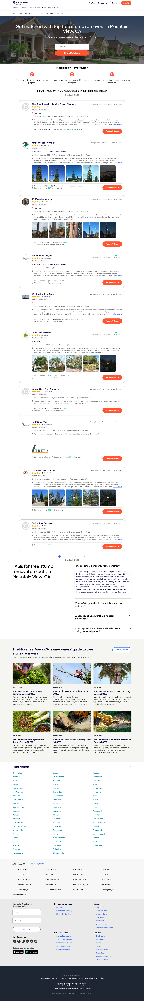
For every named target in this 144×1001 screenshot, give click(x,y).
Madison (96, 841)
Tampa (15, 841)
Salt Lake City (99, 822)
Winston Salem (59, 838)
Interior (15, 8)
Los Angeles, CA (80, 874)
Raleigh (56, 834)
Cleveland (57, 845)
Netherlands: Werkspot (86, 978)
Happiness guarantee (103, 956)
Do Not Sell (73, 984)
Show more (118, 124)
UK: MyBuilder (99, 978)
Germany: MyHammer (59, 978)
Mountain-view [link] (29, 13)
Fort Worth (97, 811)
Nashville (97, 796)
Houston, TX (50, 874)
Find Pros (59, 907)
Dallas (95, 803)
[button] (40, 173)
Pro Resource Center (64, 943)
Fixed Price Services (63, 914)
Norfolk (96, 826)
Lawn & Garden (34, 8)
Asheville (56, 822)
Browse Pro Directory (64, 911)
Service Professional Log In (66, 936)
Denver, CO (23, 874)
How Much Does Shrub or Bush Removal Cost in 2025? (28, 692)
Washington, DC (108, 890)
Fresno (15, 784)
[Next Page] (89, 556)
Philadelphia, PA (24, 885)
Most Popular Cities (19, 864)
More (44, 8)
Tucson (16, 781)
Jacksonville (18, 830)
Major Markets (21, 767)
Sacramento (18, 800)
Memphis (97, 792)
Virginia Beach (99, 834)
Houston (96, 815)
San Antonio (98, 819)
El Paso (96, 807)
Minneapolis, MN (52, 880)
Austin (95, 800)
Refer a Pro (100, 917)
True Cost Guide (102, 911)
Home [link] (15, 13)
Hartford (16, 819)
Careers (99, 943)
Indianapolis (18, 853)
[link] (72, 107)
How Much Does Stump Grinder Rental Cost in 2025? (28, 740)
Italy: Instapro (72, 978)
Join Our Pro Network (64, 939)
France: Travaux (45, 978)
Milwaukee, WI (24, 880)
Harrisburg (97, 777)
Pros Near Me (100, 921)
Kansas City (58, 803)
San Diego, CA (24, 890)
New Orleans (58, 777)
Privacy (59, 984)
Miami (15, 834)
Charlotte (57, 826)
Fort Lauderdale (20, 826)
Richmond (97, 830)
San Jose (16, 811)
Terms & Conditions (84, 988)
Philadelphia (98, 781)
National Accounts (63, 950)
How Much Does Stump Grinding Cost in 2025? (72, 740)
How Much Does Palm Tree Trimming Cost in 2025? (112, 692)
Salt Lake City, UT (80, 885)
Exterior (23, 8)
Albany (56, 815)
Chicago (16, 849)
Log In (114, 3)
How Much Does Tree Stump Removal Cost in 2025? (112, 740)
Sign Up (126, 3)
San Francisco (19, 807)
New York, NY (107, 880)
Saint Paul (57, 800)
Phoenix (16, 777)
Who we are (100, 939)
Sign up (26, 929)
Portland (96, 773)
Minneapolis (58, 796)
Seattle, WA (78, 890)
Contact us (100, 953)
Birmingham (18, 773)
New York (57, 819)
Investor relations (102, 950)
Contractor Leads (63, 946)
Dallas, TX (105, 869)
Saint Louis (57, 807)
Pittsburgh (97, 784)
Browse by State (37, 864)
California (66, 984)
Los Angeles (18, 792)
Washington (18, 822)
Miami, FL (105, 874)
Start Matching (72, 53)
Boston (56, 784)
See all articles (122, 650)
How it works (100, 936)
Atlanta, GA (22, 869)
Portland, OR (50, 885)
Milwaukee (97, 845)
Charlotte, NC (51, 869)
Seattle (96, 838)
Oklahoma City (59, 853)
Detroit (56, 788)
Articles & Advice (54, 8)
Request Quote (112, 131)
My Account (100, 907)
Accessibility (83, 984)
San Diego (17, 803)
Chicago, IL (78, 869)
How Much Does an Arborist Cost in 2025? (70, 692)
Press (98, 946)
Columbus (57, 849)
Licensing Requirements (104, 928)
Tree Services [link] (43, 13)
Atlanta (16, 845)
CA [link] (20, 13)
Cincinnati (57, 841)
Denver (16, 815)
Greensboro (58, 830)
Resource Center (102, 914)
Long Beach (18, 788)
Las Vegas (57, 811)
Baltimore (57, 781)
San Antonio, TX (108, 885)
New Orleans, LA (80, 880)
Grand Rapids (58, 792)
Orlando (16, 838)
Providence (98, 788)
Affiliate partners (102, 960)
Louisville (57, 773)
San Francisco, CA (53, 890)
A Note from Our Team (104, 924)
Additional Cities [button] (18, 894)
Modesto (16, 796)
